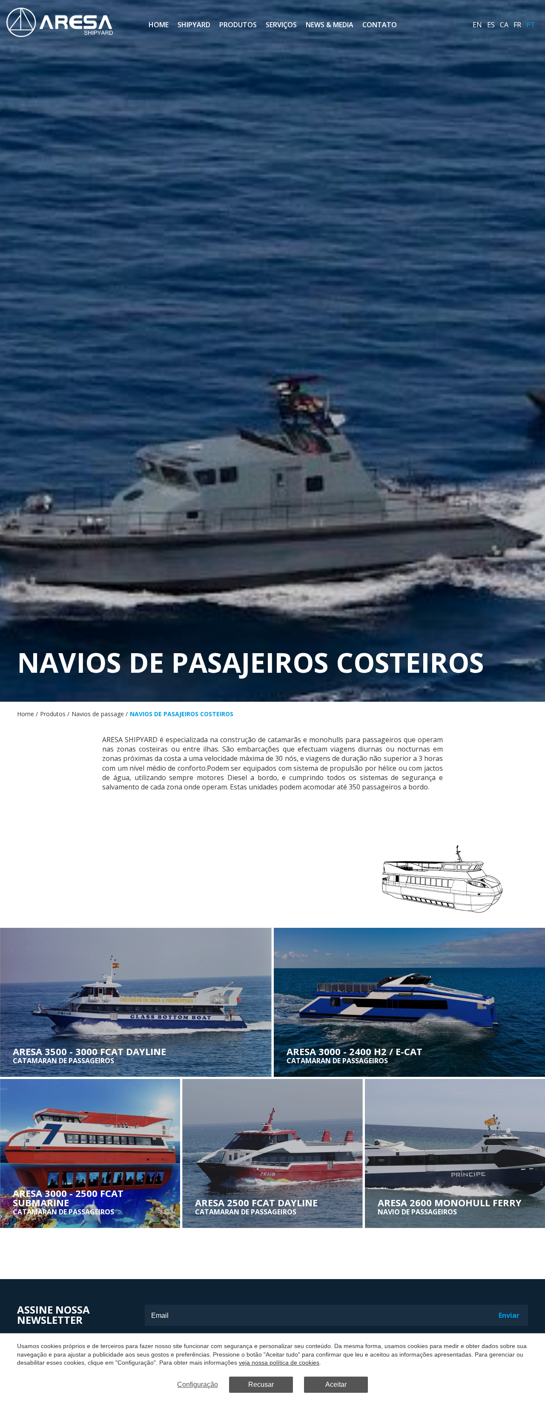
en (477, 24)
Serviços (281, 24)
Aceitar (336, 1384)
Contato (379, 24)
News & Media (329, 24)
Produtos (238, 24)
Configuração (197, 1384)
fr (517, 24)
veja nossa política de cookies (279, 1362)
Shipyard (194, 24)
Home (159, 24)
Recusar (261, 1384)
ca (504, 24)
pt (530, 24)
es (491, 24)
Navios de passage (98, 714)
